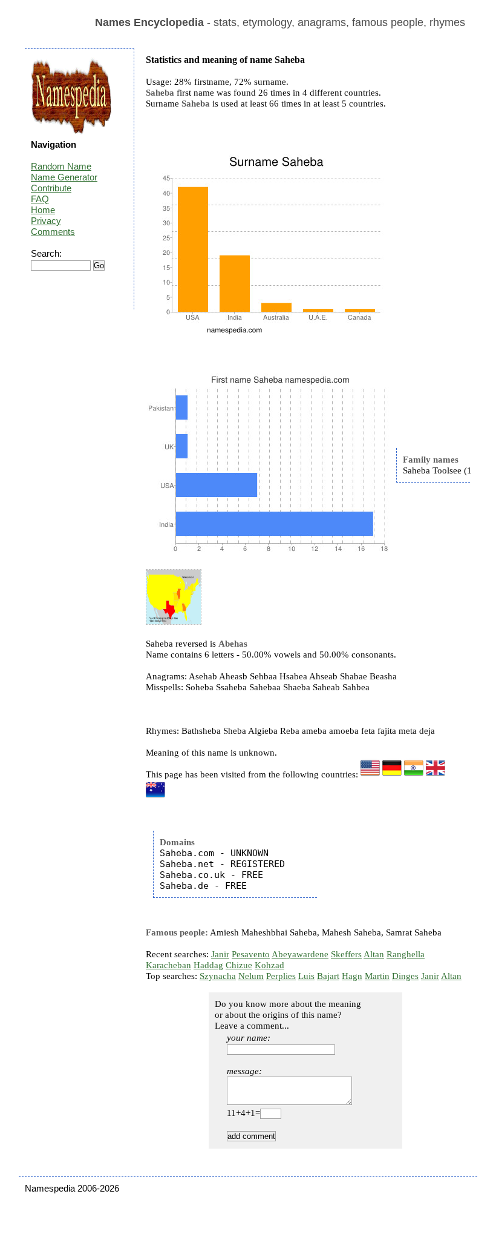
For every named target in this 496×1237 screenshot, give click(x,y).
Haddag (208, 965)
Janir (220, 954)
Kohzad (269, 965)
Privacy (46, 221)
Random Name (61, 166)
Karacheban (168, 965)
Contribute (51, 188)
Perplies (281, 976)
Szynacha (218, 976)
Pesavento (251, 954)
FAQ (40, 199)
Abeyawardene (300, 954)
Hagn (352, 976)
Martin (377, 976)
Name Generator (64, 177)
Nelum (251, 976)
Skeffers (346, 954)
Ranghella (406, 954)
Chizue (239, 965)
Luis (306, 976)
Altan (374, 954)
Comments (53, 231)
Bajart (328, 976)
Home (43, 210)
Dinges (405, 976)
